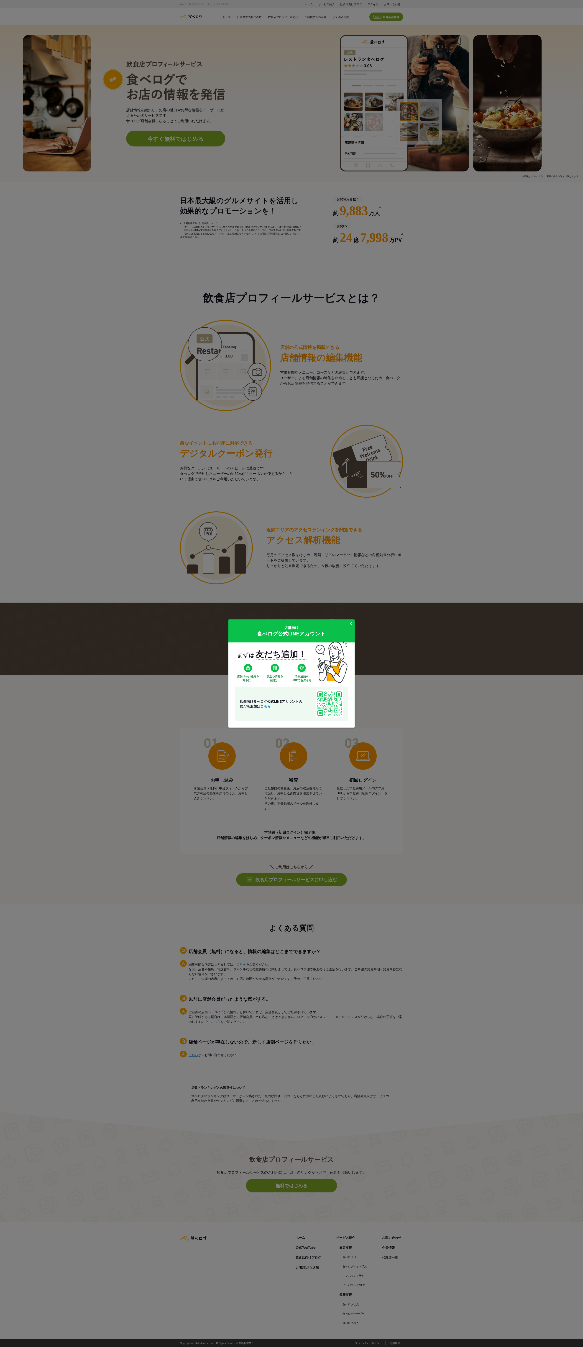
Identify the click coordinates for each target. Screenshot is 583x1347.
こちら (265, 705)
